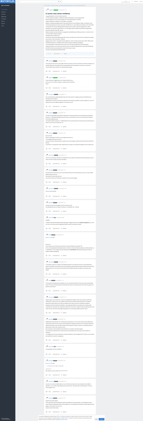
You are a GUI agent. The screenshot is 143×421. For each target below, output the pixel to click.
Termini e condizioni (6, 418)
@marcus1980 (49, 237)
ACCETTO (101, 419)
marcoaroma (51, 94)
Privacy (2, 418)
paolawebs (50, 60)
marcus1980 (51, 217)
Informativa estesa (64, 419)
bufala (49, 234)
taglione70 (51, 9)
